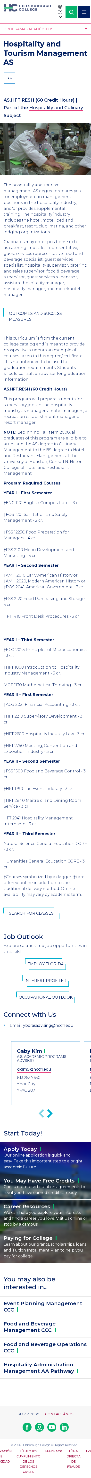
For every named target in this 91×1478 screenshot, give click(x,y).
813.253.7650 (29, 1077)
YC (9, 78)
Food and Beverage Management (30, 1327)
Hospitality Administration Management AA (39, 1367)
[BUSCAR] (71, 12)
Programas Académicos (28, 29)
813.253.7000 (28, 1414)
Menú (84, 12)
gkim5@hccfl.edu (34, 1069)
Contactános (59, 1414)
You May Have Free (39, 1181)
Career (27, 1206)
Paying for (28, 1238)
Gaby (29, 1051)
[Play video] (45, 149)
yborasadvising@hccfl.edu (48, 1025)
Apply (20, 1149)
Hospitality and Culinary (56, 107)
